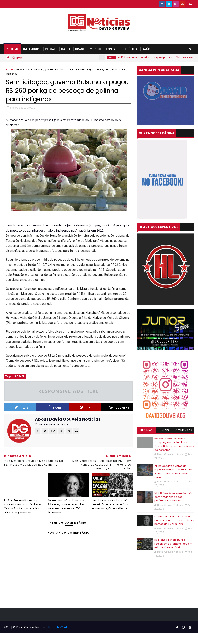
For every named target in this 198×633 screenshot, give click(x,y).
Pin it (90, 407)
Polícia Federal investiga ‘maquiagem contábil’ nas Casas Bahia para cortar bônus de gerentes (22, 506)
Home (14, 49)
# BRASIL (20, 376)
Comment (123, 407)
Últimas (146, 430)
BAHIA (66, 49)
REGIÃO (51, 49)
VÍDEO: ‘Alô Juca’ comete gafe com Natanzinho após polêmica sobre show (173, 496)
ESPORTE (112, 49)
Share (57, 407)
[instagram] (176, 4)
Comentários (184, 430)
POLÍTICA (131, 49)
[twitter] (169, 4)
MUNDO (95, 49)
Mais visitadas (165, 430)
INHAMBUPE (31, 49)
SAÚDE (147, 49)
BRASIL (80, 49)
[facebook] (162, 4)
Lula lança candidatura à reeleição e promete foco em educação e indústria (110, 504)
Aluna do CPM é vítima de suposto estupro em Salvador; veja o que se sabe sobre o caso (173, 471)
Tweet (25, 407)
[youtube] (182, 4)
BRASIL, (31, 107)
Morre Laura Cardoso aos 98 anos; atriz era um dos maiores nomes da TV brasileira (66, 506)
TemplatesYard (57, 627)
